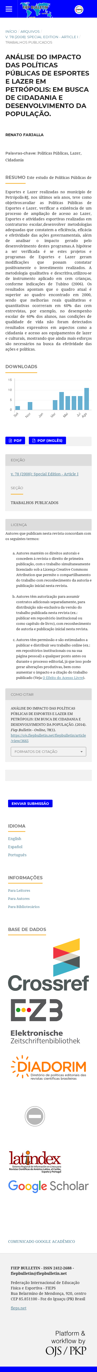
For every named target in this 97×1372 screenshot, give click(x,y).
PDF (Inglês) (49, 440)
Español (15, 846)
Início (11, 31)
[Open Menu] (9, 9)
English (14, 838)
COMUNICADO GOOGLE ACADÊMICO (41, 1241)
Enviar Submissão (30, 803)
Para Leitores (19, 890)
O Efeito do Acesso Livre (63, 677)
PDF (17, 440)
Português (17, 854)
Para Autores (19, 898)
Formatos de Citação (36, 751)
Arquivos (30, 31)
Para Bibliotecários (24, 906)
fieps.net (18, 1308)
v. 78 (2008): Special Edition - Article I (41, 37)
